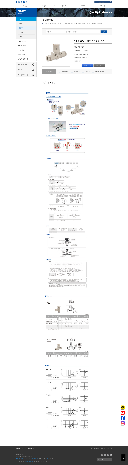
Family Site (104, 459)
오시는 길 (109, 448)
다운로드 (64, 6)
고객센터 (83, 6)
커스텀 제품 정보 (22, 54)
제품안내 (20, 19)
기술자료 (44, 6)
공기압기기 (60, 23)
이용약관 (103, 448)
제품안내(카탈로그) (23, 45)
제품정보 (25, 6)
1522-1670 (38, 459)
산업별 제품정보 (22, 41)
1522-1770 (23, 459)
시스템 (20, 37)
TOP (123, 457)
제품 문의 (20, 70)
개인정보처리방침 (95, 448)
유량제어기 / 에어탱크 (70, 23)
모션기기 (21, 32)
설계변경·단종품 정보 (23, 59)
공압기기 (21, 28)
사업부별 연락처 (22, 64)
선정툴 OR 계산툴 (23, 75)
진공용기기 (21, 23)
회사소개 (102, 6)
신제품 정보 (21, 50)
